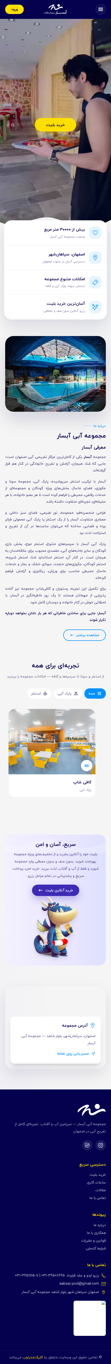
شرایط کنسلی (96, 1248)
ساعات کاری (96, 1182)
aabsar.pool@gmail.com (79, 1283)
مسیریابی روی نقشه (73, 1053)
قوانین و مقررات (93, 1240)
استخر (36, 693)
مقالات (100, 1190)
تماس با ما (97, 1198)
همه (92, 693)
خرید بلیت (55, 124)
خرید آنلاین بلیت (59, 890)
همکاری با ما (96, 1232)
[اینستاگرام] (101, 1145)
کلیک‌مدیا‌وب (32, 1357)
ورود (14, 9)
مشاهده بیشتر (87, 635)
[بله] (87, 1145)
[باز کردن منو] (101, 9)
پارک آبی (65, 693)
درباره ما (99, 1225)
